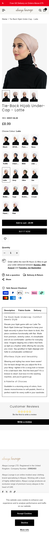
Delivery (37, 310)
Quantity (6, 247)
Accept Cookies (24, 513)
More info (24, 530)
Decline (24, 523)
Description (9, 310)
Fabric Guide (24, 310)
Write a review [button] (24, 422)
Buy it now (24, 231)
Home (4, 19)
